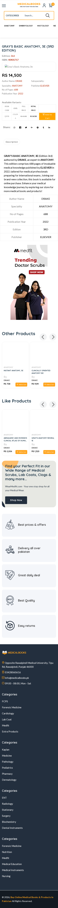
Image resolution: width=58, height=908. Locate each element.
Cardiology (8, 713)
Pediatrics (7, 767)
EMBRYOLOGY (26, 26)
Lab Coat (7, 719)
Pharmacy (7, 773)
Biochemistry (9, 821)
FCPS (5, 701)
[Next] (52, 337)
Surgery (6, 815)
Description (12, 142)
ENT (4, 797)
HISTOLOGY (43, 26)
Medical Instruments (13, 870)
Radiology (7, 803)
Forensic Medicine (11, 707)
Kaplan (5, 749)
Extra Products (10, 731)
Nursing (6, 876)
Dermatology (9, 779)
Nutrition (7, 851)
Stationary (7, 809)
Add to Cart (48, 116)
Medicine (7, 755)
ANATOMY (9, 26)
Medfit (5, 725)
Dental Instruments (12, 827)
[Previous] (43, 337)
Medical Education (12, 864)
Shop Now (16, 500)
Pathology (7, 761)
